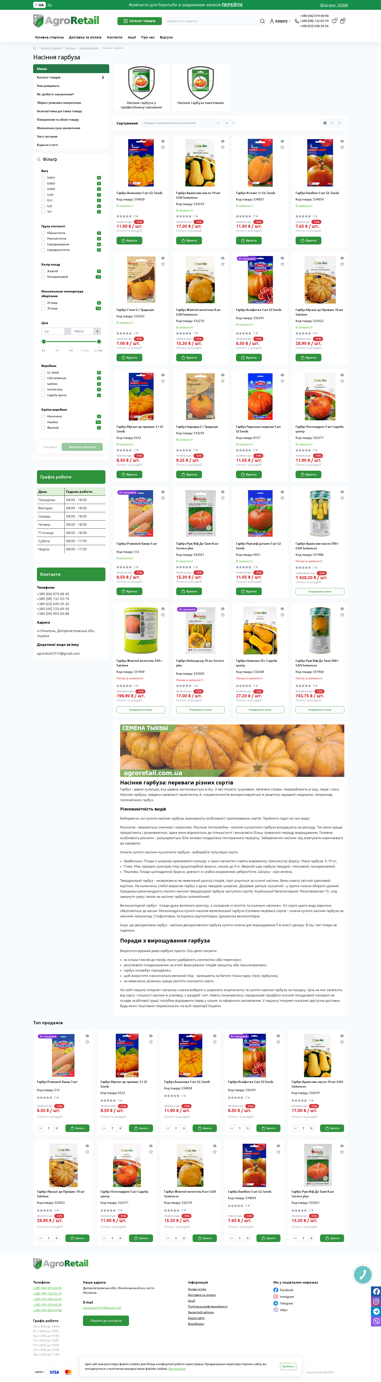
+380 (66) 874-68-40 (314, 16)
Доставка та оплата (85, 37)
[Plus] (56, 1128)
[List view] (332, 123)
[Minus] (40, 1128)
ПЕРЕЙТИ (233, 4)
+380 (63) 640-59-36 (314, 26)
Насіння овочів (89, 47)
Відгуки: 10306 (334, 5)
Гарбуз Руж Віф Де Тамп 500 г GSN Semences (317, 663)
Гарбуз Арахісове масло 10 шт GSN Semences (198, 195)
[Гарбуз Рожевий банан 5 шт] (141, 513)
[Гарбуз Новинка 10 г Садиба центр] (260, 630)
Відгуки (166, 37)
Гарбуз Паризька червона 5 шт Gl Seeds (258, 429)
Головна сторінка (49, 37)
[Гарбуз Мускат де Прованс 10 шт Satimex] (320, 280)
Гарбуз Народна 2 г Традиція (197, 426)
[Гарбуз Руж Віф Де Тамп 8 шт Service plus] (200, 513)
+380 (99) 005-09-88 (47, 1310)
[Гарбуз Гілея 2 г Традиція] (141, 280)
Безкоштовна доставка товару (59, 111)
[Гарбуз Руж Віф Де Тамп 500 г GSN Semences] (320, 630)
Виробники (196, 1324)
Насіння (70, 47)
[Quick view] (163, 140)
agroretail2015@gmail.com (102, 1308)
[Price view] (339, 123)
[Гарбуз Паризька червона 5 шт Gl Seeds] (260, 396)
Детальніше (177, 1368)
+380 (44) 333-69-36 (47, 1304)
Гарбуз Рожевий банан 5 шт (137, 543)
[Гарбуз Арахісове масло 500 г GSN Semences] (320, 513)
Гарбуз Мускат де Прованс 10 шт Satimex (319, 312)
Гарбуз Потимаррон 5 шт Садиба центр (319, 429)
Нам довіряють (48, 86)
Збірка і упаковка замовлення (59, 102)
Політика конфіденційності (208, 1306)
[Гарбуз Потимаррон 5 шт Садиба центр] (320, 396)
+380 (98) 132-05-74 (314, 21)
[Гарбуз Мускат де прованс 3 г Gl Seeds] (141, 396)
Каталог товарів (51, 47)
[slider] (43, 341)
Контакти (115, 37)
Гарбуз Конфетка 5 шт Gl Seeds (258, 310)
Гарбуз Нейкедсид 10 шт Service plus (200, 663)
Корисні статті (47, 145)
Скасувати (49, 447)
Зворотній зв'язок (201, 1312)
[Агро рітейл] (110, 1264)
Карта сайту (196, 1318)
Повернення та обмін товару (58, 119)
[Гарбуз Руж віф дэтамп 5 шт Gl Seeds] (260, 513)
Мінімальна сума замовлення (58, 128)
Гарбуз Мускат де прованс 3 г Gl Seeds (140, 429)
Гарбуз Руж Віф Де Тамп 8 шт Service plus (197, 546)
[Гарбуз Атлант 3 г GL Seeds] (260, 162)
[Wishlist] (163, 147)
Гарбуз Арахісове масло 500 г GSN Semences (317, 546)
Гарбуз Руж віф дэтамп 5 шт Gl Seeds (258, 546)
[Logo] (66, 21)
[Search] (262, 21)
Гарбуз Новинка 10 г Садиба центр (256, 663)
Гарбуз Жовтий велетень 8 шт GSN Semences (198, 312)
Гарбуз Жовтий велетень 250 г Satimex (139, 663)
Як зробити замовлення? (55, 94)
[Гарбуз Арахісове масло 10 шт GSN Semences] (200, 162)
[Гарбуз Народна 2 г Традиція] (200, 396)
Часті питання (47, 136)
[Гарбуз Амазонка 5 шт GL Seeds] (141, 162)
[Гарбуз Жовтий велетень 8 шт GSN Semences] (200, 280)
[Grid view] (325, 123)
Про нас (148, 37)
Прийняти (288, 1366)
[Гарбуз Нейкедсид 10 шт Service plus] (200, 630)
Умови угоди (197, 1289)
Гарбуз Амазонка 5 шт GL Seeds (139, 193)
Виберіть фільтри (82, 447)
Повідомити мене (319, 591)
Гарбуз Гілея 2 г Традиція (135, 310)
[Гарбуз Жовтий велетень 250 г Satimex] (141, 630)
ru (50, 5)
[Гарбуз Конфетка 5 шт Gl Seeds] (260, 280)
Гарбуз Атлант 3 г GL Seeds (255, 193)
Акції (132, 37)
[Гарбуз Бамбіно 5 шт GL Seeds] (320, 162)
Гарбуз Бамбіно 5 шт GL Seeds (317, 193)
